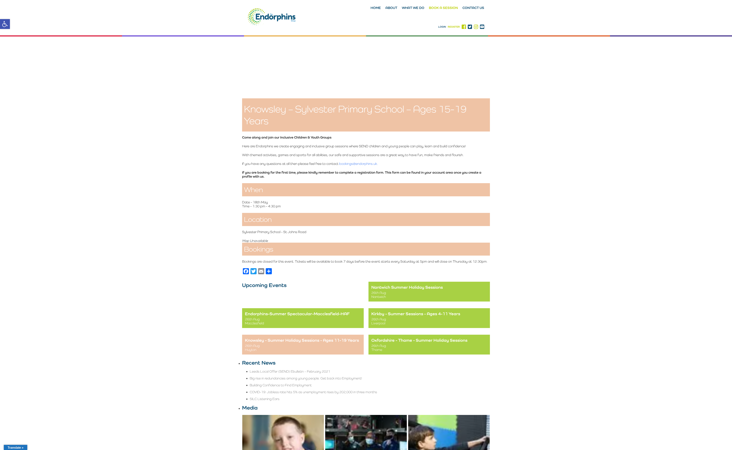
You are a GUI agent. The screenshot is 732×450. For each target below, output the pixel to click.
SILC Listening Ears (264, 399)
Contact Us (473, 8)
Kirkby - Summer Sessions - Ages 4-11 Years (415, 313)
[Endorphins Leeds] (271, 17)
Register (454, 26)
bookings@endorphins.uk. (358, 164)
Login (442, 26)
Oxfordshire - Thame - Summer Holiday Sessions (419, 340)
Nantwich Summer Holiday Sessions (407, 287)
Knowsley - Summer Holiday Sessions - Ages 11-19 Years (302, 340)
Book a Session (443, 8)
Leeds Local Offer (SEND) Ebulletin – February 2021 (290, 371)
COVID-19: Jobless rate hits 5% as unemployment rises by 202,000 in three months (313, 392)
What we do (413, 8)
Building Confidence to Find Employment (281, 385)
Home (376, 8)
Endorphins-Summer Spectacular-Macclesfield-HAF (297, 313)
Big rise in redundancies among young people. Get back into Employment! (306, 378)
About (391, 8)
